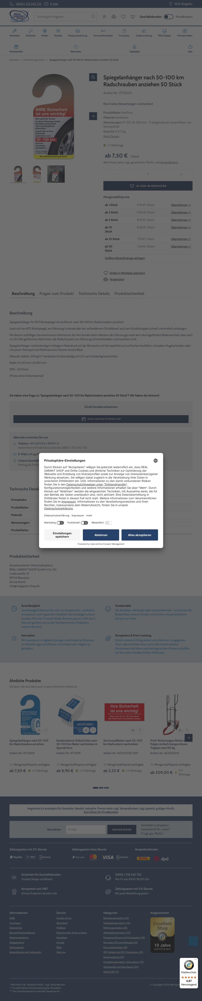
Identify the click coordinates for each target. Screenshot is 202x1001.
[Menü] (195, 960)
